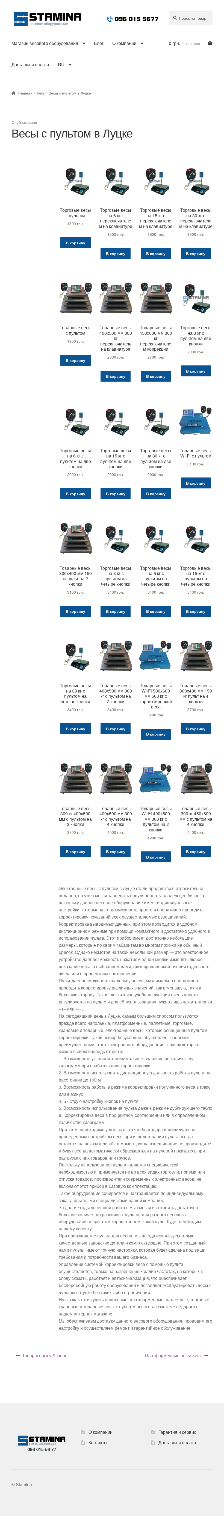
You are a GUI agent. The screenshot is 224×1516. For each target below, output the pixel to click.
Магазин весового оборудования (44, 43)
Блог (99, 43)
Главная (25, 93)
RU (61, 64)
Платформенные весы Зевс (173, 1355)
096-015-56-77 (42, 1449)
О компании (124, 43)
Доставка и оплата (30, 64)
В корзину (75, 242)
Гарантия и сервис (177, 1432)
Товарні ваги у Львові (44, 1355)
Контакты (98, 1442)
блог (41, 93)
